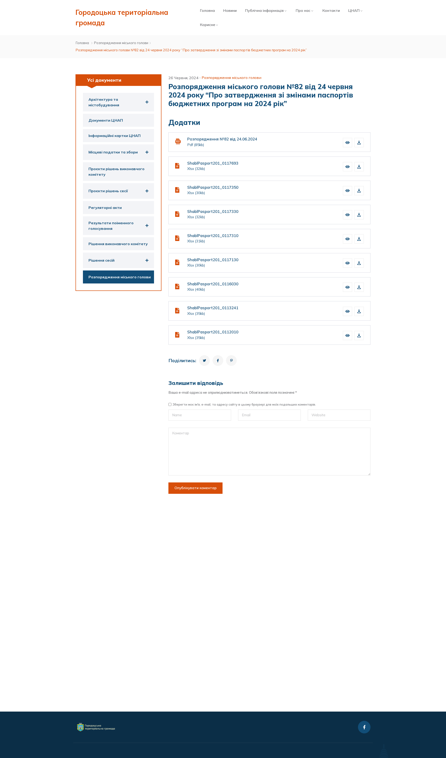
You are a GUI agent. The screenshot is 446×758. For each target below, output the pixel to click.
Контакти (331, 10)
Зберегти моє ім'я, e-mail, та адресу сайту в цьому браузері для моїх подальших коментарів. (244, 404)
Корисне (207, 24)
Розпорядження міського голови (121, 43)
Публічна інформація (264, 10)
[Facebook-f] (364, 727)
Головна (207, 10)
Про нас (303, 10)
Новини (230, 10)
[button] (347, 142)
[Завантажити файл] (359, 142)
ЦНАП (354, 10)
